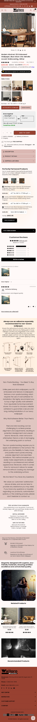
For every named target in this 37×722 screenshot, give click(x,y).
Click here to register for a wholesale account (16, 71)
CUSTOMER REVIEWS (9, 230)
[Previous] (4, 30)
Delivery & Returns (22, 136)
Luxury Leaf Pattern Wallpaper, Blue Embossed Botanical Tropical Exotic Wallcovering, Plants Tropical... (17, 198)
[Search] (5, 10)
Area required (8, 114)
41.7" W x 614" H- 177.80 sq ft (10, 107)
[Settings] (30, 10)
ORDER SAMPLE (26, 107)
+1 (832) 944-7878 (11, 682)
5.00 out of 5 (23, 241)
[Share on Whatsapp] (22, 50)
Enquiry (5, 138)
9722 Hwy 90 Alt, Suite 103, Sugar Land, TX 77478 (16, 677)
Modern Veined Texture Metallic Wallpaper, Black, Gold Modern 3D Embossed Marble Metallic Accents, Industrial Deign (10, 627)
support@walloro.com (12, 685)
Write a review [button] (18, 259)
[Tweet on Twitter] (16, 50)
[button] (34, 10)
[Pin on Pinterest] (18, 50)
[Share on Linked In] (20, 50)
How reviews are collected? (9, 311)
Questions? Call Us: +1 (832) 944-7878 (18, 4)
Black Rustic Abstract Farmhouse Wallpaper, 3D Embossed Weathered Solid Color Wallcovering (27, 627)
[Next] (32, 30)
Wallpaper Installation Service (13, 6)
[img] (5, 287)
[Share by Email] (25, 50)
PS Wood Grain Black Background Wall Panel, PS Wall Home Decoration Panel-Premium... (17, 207)
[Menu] (2, 10)
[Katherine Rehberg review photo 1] (5, 300)
